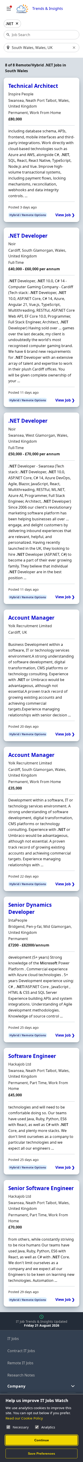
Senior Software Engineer (41, 1188)
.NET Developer (27, 235)
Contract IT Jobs (21, 1350)
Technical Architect (33, 85)
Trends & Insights (47, 8)
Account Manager (31, 617)
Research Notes (21, 1375)
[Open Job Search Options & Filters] (9, 9)
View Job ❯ (65, 215)
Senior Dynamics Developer (30, 908)
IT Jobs (13, 1338)
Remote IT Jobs (20, 1362)
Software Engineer (32, 1056)
